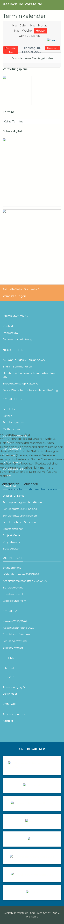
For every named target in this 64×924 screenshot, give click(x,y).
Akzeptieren (10, 484)
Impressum (49, 489)
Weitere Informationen (23, 489)
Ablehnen (31, 484)
